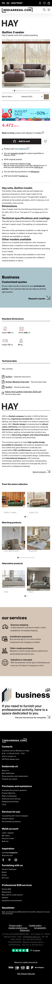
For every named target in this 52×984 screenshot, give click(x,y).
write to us (38, 167)
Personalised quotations (11, 821)
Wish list (5, 841)
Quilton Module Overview (17, 382)
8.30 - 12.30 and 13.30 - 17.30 (13, 753)
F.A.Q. (4, 804)
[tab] (12, 90)
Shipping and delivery (10, 801)
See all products (39, 472)
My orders (6, 835)
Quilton (8, 376)
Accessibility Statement (33, 929)
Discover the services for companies (30, 717)
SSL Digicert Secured (26, 973)
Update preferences (17, 928)
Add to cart (24, 141)
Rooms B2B (6, 889)
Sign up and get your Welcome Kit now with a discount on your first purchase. (26, 913)
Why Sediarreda (8, 773)
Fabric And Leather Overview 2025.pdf (23, 392)
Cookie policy (35, 925)
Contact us (23, 176)
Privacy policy (15, 925)
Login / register (8, 833)
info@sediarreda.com (31, 936)
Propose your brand (9, 779)
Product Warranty (8, 793)
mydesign (10, 852)
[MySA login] (40, 3)
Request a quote (36, 299)
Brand (4, 872)
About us (5, 770)
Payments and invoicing (11, 799)
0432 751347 (16, 3)
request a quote (17, 153)
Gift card (5, 878)
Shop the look (7, 855)
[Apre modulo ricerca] (44, 10)
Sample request (8, 818)
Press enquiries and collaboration (15, 776)
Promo (4, 875)
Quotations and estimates (12, 900)
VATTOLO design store (10, 759)
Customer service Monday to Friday (15, 750)
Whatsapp (35, 171)
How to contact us (9, 756)
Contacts (7, 747)
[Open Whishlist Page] (44, 3)
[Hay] (26, 23)
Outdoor (5, 897)
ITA (3, 3)
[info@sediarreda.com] (8, 3)
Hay (29, 163)
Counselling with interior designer (15, 816)
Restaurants (6, 892)
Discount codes (8, 838)
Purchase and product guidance (14, 790)
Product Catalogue (9, 869)
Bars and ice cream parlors (12, 895)
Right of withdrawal (9, 796)
